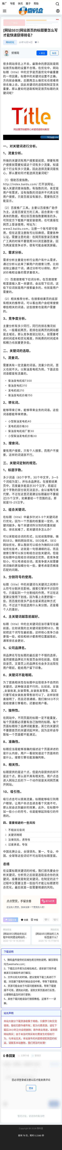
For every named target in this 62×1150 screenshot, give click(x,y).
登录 (31, 1088)
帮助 (36, 3)
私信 (54, 53)
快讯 (20, 3)
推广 (4, 3)
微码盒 (39, 1128)
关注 (43, 53)
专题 (12, 3)
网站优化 (10, 42)
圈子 (28, 3)
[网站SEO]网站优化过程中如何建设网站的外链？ (15, 937)
